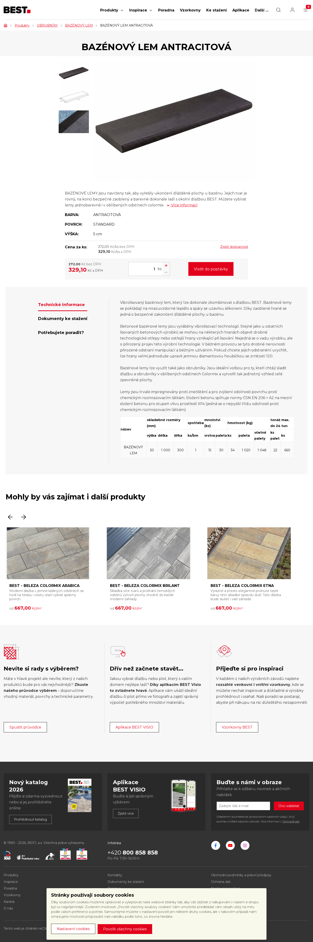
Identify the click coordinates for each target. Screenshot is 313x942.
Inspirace (138, 10)
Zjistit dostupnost (234, 247)
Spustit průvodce (25, 727)
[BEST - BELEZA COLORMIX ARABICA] (48, 553)
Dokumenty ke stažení (125, 882)
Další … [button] (262, 10)
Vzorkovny (190, 10)
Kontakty (114, 875)
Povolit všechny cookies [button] (125, 929)
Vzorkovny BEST (237, 727)
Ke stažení (216, 10)
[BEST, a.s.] (215, 845)
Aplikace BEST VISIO (134, 727)
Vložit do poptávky (211, 269)
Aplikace (240, 10)
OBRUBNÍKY (47, 25)
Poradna (166, 10)
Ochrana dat (221, 882)
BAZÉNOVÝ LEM (79, 25)
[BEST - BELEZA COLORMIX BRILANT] (148, 553)
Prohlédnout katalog (30, 819)
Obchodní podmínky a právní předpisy (241, 875)
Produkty (109, 10)
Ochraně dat (291, 821)
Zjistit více (126, 813)
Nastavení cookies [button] (73, 929)
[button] (122, 12)
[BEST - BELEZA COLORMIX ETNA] (249, 553)
